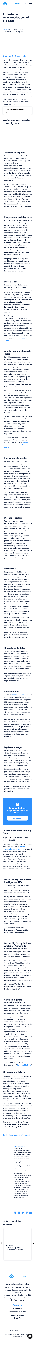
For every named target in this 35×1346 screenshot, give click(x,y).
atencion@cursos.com (17, 1312)
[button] (29, 1336)
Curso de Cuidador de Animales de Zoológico (17, 1291)
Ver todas (7, 1224)
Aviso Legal (7, 1334)
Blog (12, 29)
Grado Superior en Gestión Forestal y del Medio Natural (17, 1299)
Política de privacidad (18, 1334)
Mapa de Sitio (17, 1336)
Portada (6, 29)
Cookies (27, 1334)
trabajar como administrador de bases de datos (16, 444)
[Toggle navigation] (30, 3)
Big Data (9, 1135)
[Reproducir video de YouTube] (17, 134)
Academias (18, 1305)
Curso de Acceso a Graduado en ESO (17, 1295)
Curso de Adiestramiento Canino (17, 1287)
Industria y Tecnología (22, 1135)
